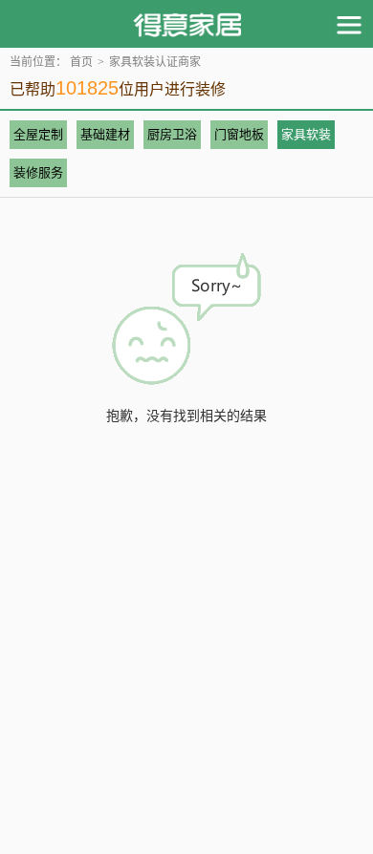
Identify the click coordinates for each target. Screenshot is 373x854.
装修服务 (38, 172)
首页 (81, 62)
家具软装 (306, 134)
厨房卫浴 (172, 134)
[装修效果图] (187, 24)
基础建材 (105, 134)
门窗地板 (239, 134)
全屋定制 (38, 134)
